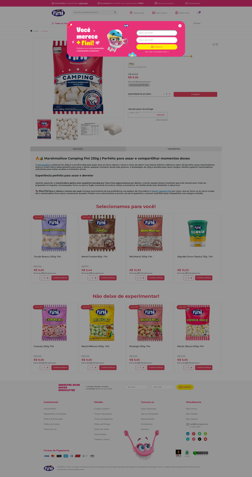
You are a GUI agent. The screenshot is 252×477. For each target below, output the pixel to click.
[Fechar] (180, 25)
